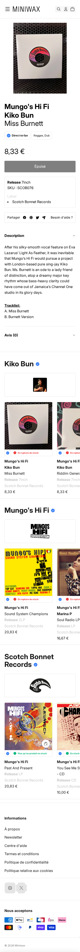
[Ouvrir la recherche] (58, 9)
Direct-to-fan (20, 135)
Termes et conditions (21, 854)
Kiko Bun (19, 115)
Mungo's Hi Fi (26, 106)
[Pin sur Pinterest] (31, 217)
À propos (12, 829)
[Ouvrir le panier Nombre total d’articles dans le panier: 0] (72, 9)
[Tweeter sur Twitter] (37, 217)
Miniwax (20, 945)
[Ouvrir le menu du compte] (66, 9)
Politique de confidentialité (26, 862)
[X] (21, 887)
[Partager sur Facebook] (24, 217)
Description (14, 235)
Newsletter (13, 837)
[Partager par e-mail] (44, 217)
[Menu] (7, 9)
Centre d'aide (15, 845)
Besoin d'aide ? (62, 217)
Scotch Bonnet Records (31, 202)
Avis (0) (11, 335)
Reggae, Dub (42, 135)
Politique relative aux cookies (28, 870)
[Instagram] (10, 887)
